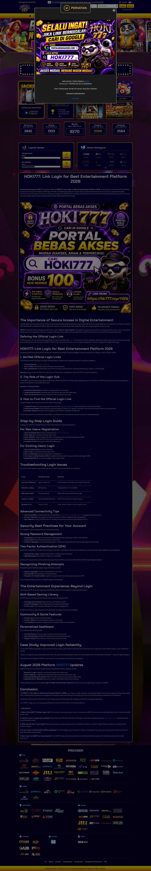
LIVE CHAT (75, 98)
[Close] (114, 10)
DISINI (87, 81)
